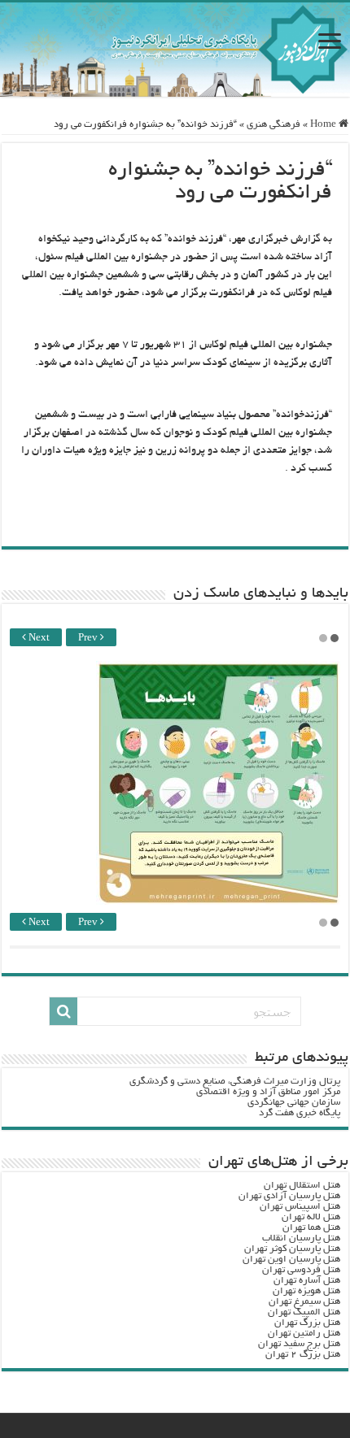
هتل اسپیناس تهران (300, 1206)
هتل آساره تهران (306, 1280)
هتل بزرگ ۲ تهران (302, 1354)
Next (38, 638)
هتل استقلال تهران (302, 1185)
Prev (89, 638)
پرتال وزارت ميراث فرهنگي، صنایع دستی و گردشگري (234, 1081)
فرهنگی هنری (273, 124)
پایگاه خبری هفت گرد (299, 1113)
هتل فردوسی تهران (301, 1270)
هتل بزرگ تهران (307, 1323)
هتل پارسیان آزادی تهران (289, 1196)
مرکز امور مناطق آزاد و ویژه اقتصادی (268, 1092)
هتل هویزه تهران (306, 1291)
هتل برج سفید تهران (299, 1344)
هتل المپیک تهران (304, 1312)
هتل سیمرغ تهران (304, 1302)
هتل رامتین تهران (304, 1333)
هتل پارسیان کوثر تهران (292, 1249)
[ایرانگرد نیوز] (175, 49)
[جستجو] (63, 1011)
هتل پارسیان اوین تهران (291, 1259)
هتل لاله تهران (311, 1217)
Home (324, 124)
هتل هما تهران (311, 1228)
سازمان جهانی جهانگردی (293, 1102)
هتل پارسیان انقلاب (301, 1238)
